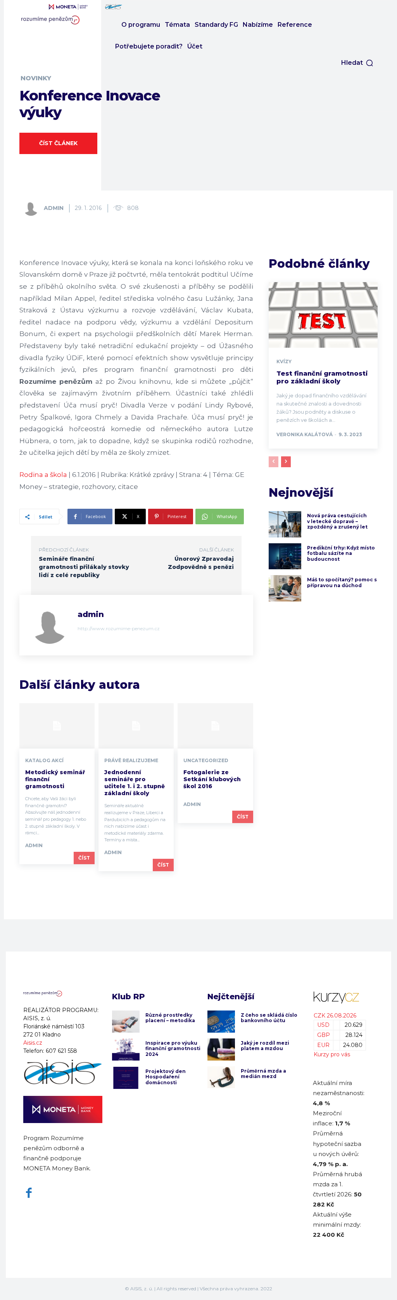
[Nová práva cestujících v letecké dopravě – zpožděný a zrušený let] (285, 524)
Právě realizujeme (131, 760)
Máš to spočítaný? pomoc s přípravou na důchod (342, 582)
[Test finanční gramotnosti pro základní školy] (323, 315)
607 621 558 (61, 1050)
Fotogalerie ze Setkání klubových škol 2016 (212, 779)
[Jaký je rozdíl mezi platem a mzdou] (221, 1049)
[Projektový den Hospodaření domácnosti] (126, 1078)
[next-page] (286, 461)
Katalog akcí (44, 760)
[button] (357, 63)
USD (323, 1024)
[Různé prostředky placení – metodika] (126, 1022)
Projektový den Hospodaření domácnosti (165, 1076)
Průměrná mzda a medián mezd (263, 1073)
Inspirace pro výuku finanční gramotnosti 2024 (172, 1048)
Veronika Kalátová (304, 434)
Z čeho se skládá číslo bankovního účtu (269, 1017)
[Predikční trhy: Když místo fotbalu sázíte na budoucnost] (285, 556)
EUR (323, 1045)
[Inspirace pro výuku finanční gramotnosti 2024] (126, 1049)
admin (54, 208)
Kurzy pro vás (332, 1054)
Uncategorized (205, 760)
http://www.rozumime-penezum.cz (119, 628)
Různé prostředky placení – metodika (170, 1017)
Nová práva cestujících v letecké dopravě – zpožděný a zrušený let (337, 521)
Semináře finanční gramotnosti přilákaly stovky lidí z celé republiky (84, 567)
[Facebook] (29, 1193)
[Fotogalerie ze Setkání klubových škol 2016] (215, 726)
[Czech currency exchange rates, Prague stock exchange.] (338, 997)
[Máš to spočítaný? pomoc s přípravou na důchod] (285, 588)
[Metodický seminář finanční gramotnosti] (57, 726)
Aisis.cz (32, 1042)
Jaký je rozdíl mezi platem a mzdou (265, 1045)
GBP (323, 1034)
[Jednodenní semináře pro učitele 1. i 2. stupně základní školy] (136, 726)
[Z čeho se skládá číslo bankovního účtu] (221, 1022)
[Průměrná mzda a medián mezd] (221, 1077)
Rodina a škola (43, 474)
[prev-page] (273, 461)
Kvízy (284, 361)
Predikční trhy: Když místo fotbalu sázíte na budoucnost (341, 553)
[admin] (33, 208)
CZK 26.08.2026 (335, 1015)
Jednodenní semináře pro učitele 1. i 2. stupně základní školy (134, 783)
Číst (84, 858)
